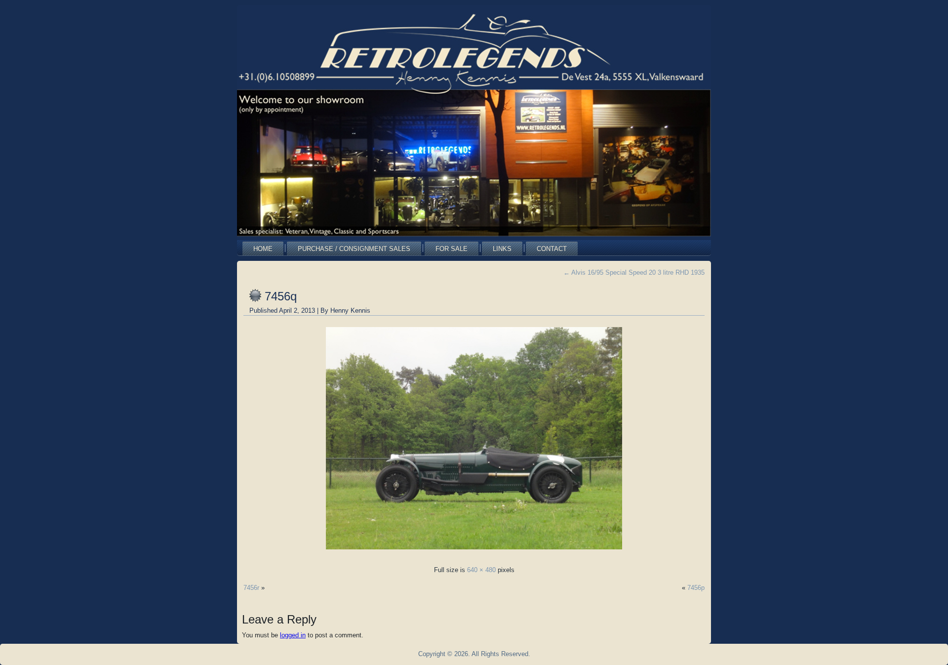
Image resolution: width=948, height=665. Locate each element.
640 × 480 (481, 570)
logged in (293, 635)
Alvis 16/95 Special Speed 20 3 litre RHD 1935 (634, 272)
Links (502, 248)
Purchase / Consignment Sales (354, 248)
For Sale (451, 248)
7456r (251, 587)
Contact (552, 248)
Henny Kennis (350, 310)
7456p (696, 587)
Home (263, 248)
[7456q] (474, 552)
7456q (281, 296)
